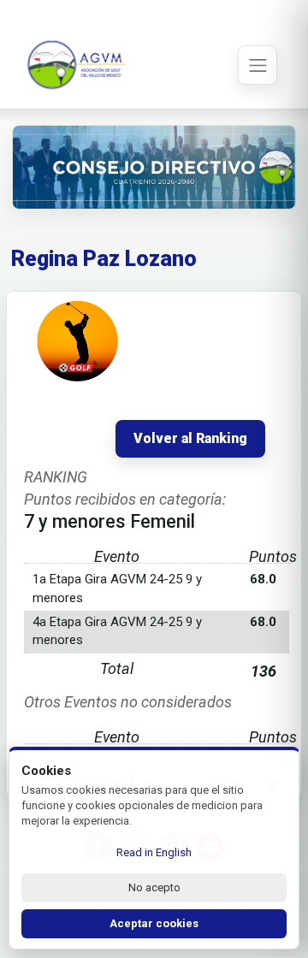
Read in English (154, 852)
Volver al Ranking (190, 438)
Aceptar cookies (154, 923)
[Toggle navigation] (257, 65)
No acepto (154, 887)
